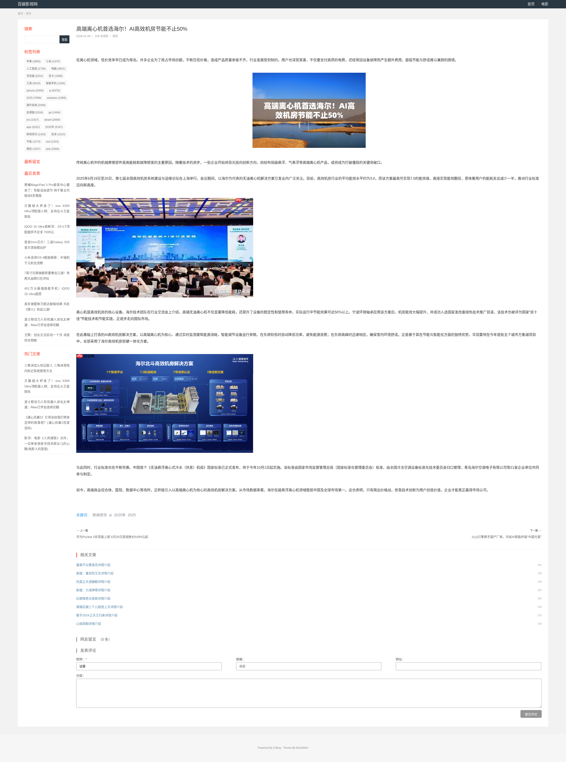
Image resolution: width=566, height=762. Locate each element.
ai (54, 90)
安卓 (58, 134)
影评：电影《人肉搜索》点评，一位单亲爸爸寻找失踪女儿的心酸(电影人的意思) (47, 443)
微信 (33, 148)
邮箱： (240, 659)
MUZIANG (302, 747)
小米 (53, 61)
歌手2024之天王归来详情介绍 (96, 615)
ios (33, 119)
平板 (33, 141)
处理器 (35, 112)
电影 (544, 4)
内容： (81, 675)
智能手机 (55, 83)
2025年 (54, 127)
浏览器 (35, 76)
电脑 (58, 68)
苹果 (33, 61)
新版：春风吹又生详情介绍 (94, 573)
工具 (33, 83)
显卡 (56, 76)
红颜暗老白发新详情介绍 (93, 598)
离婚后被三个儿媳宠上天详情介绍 (99, 607)
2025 (34, 97)
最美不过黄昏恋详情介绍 (93, 565)
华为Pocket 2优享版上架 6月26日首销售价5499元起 (112, 537)
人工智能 (36, 68)
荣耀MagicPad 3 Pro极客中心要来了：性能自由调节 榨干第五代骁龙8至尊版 (47, 190)
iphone (35, 90)
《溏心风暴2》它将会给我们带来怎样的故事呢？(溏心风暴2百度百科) (47, 422)
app (33, 127)
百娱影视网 (28, 4)
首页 (531, 4)
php (52, 148)
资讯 (28, 13)
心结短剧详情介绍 (88, 623)
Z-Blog (277, 747)
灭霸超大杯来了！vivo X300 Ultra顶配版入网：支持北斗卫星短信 (47, 211)
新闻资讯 (36, 134)
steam (52, 119)
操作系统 (36, 105)
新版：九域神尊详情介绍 (93, 590)
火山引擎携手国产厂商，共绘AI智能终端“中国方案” (507, 537)
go (54, 112)
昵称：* (81, 659)
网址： (400, 659)
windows (56, 97)
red (52, 141)
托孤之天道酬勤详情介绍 (93, 581)
